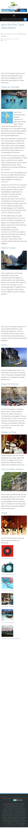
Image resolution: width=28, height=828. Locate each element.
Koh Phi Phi (14, 34)
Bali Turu (11, 800)
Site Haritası (23, 796)
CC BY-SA (14, 823)
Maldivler (24, 798)
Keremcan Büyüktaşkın (15, 39)
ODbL (17, 825)
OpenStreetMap (7, 825)
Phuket (7, 800)
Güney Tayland (6, 34)
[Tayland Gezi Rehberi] (14, 5)
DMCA (11, 798)
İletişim (18, 796)
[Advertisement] (14, 57)
